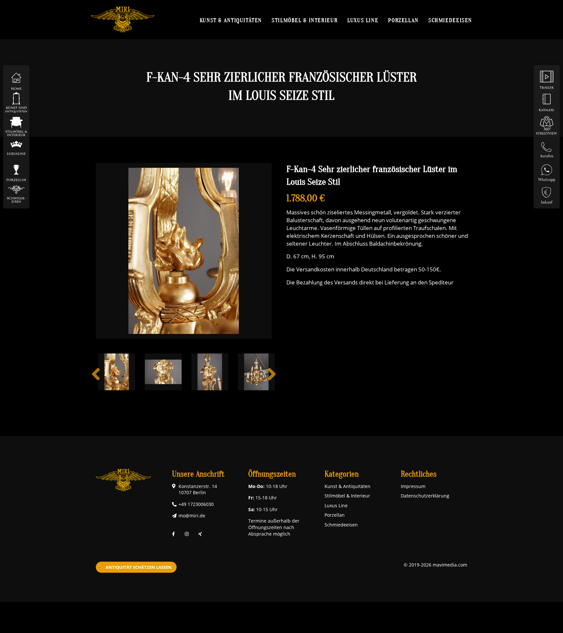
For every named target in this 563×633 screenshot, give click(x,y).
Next (272, 379)
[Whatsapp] (546, 170)
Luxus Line (362, 20)
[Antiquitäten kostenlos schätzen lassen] (546, 193)
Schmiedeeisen (450, 20)
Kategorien (342, 474)
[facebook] (173, 534)
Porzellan (403, 20)
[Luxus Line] (16, 147)
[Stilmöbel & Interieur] (16, 125)
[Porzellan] (16, 170)
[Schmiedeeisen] (16, 193)
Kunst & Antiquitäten (231, 20)
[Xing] (200, 534)
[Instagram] (187, 534)
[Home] (16, 79)
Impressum (413, 486)
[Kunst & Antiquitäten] (16, 102)
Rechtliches (419, 474)
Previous (96, 379)
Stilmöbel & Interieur (305, 20)
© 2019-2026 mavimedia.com (435, 565)
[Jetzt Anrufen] (546, 147)
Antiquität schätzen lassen (139, 567)
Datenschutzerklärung (425, 496)
